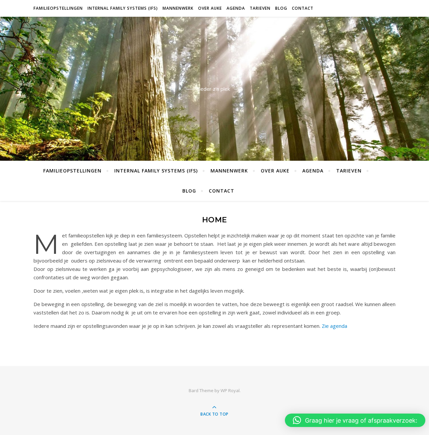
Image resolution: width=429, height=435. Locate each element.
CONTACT (302, 8)
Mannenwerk (178, 8)
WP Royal (230, 390)
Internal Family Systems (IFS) (122, 8)
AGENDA (236, 8)
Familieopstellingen (58, 8)
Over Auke (210, 8)
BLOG (281, 8)
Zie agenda (334, 325)
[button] (355, 420)
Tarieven (260, 8)
